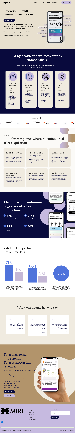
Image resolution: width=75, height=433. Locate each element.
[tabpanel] (13, 90)
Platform (36, 2)
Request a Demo (9, 20)
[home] (7, 3)
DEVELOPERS (54, 2)
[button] (42, 3)
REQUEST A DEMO (66, 2)
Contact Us (9, 395)
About (48, 2)
